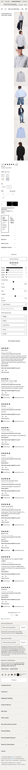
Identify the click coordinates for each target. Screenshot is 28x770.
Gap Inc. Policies (21, 764)
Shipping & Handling (6, 698)
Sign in (3, 227)
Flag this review (5, 372)
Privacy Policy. (19, 633)
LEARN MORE (14, 668)
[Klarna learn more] (4, 213)
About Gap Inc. (23, 760)
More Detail (4, 365)
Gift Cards (4, 711)
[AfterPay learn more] (10, 211)
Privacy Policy (4, 651)
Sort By (3, 300)
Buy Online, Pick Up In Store (9, 724)
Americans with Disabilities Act (8, 762)
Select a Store (12, 222)
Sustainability (15, 760)
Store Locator (5, 717)
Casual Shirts (7, 618)
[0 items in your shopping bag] (26, 9)
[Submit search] (25, 308)
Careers (3, 751)
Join (3, 229)
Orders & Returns (6, 704)
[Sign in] (22, 9)
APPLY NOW (20, 4)
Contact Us (4, 691)
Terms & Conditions (13, 650)
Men (2, 618)
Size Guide (12, 191)
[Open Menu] (2, 9)
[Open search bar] (5, 9)
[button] (21, 86)
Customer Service (6, 685)
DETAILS (25, 4)
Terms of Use (8, 760)
